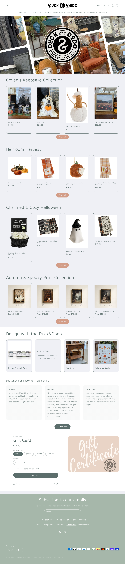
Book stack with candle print (104, 311)
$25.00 (28, 454)
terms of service (84, 525)
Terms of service (58, 557)
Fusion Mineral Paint (17, 368)
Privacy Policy (71, 525)
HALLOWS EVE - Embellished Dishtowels (47, 242)
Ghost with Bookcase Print (46, 311)
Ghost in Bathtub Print (16, 311)
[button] (8, 5)
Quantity (16, 458)
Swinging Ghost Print (73, 311)
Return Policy (59, 525)
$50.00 (39, 454)
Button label (62, 427)
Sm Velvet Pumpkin (14, 183)
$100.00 (51, 454)
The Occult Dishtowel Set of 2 (105, 241)
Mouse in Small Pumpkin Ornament (74, 183)
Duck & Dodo (15, 557)
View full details (52, 484)
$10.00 (18, 454)
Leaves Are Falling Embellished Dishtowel (105, 183)
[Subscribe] (78, 511)
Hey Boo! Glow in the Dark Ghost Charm (17, 254)
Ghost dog (40, 122)
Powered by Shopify (25, 557)
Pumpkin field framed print (104, 122)
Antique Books (43, 351)
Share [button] (18, 484)
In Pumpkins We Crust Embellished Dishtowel (45, 183)
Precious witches (14, 122)
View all (62, 137)
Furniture (70, 368)
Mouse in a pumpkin (73, 126)
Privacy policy (47, 557)
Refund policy (37, 557)
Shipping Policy (47, 525)
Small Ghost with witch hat (75, 251)
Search (37, 525)
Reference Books (102, 368)
